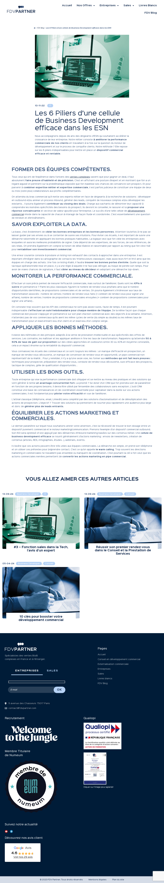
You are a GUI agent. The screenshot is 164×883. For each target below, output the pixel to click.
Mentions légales (98, 880)
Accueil (67, 5)
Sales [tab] (52, 670)
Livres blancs (148, 5)
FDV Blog (150, 13)
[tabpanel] (37, 686)
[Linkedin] (11, 831)
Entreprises (108, 5)
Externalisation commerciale (113, 664)
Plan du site (118, 880)
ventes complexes (80, 177)
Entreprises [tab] (27, 670)
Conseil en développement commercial (119, 659)
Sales (127, 5)
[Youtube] (6, 831)
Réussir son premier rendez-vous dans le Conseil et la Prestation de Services (123, 550)
